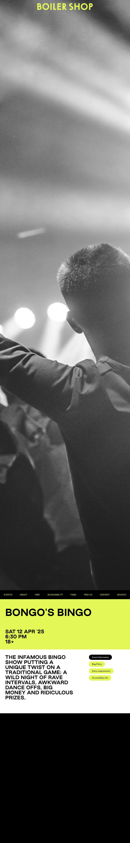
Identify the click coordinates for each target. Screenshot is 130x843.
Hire (37, 594)
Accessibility (55, 594)
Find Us (88, 594)
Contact (105, 594)
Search (121, 594)
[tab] (100, 657)
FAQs (73, 594)
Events (8, 594)
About (23, 594)
